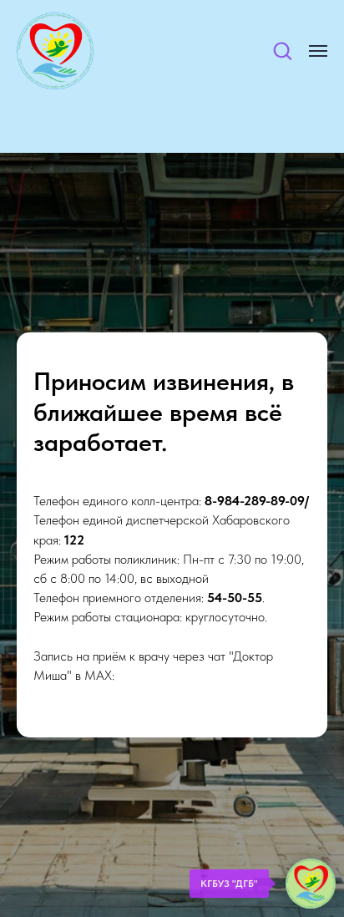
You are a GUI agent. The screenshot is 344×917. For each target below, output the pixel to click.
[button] (282, 50)
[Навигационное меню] (318, 51)
